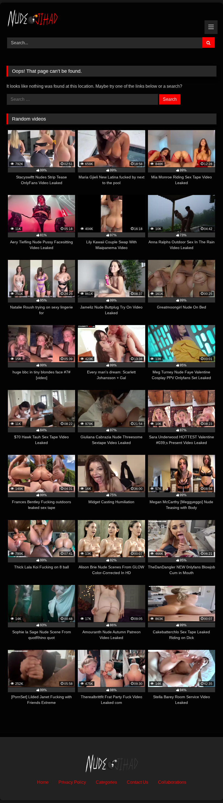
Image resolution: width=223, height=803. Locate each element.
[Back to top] (206, 787)
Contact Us (137, 782)
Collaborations (172, 782)
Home (43, 782)
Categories (106, 782)
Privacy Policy (72, 782)
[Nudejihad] (111, 18)
